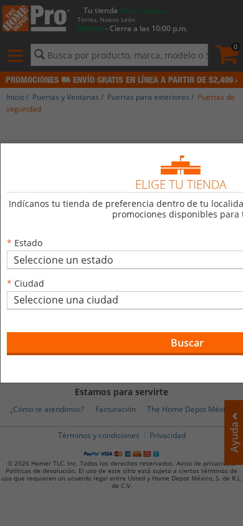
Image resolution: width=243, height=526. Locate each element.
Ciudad (29, 283)
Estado (28, 243)
